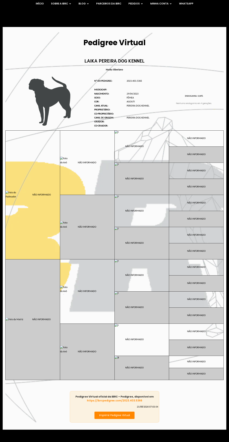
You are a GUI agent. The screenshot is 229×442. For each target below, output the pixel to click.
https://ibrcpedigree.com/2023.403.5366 (114, 400)
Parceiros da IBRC (108, 3)
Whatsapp (186, 3)
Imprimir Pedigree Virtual (114, 415)
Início (40, 3)
